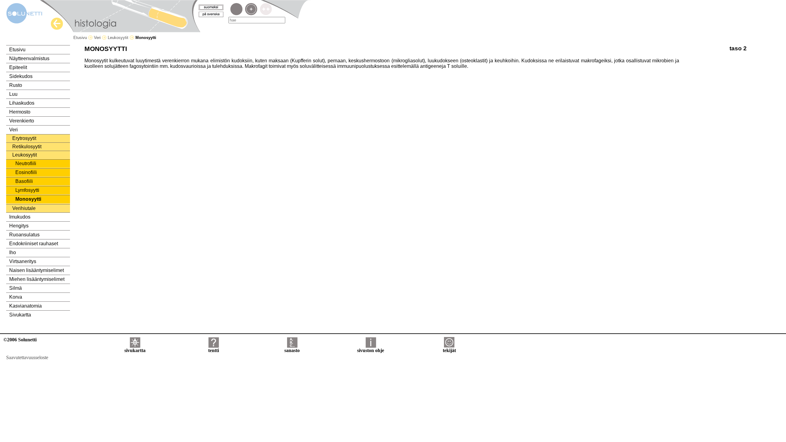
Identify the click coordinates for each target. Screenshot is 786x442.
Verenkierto (21, 120)
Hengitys (19, 225)
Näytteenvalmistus (29, 58)
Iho (12, 252)
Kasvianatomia (25, 305)
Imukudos (19, 216)
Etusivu (80, 37)
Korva (15, 297)
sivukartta (135, 350)
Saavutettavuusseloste (27, 357)
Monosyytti (28, 199)
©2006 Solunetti (20, 339)
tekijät (449, 350)
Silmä (15, 288)
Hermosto (19, 111)
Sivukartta (20, 314)
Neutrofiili (25, 163)
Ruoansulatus (24, 234)
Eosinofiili (26, 172)
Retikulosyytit (26, 146)
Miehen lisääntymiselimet (36, 279)
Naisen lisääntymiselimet (36, 270)
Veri (98, 37)
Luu (13, 94)
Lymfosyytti (27, 190)
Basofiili (24, 181)
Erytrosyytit (24, 138)
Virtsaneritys (22, 261)
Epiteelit (18, 67)
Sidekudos (21, 76)
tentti (213, 350)
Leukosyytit (119, 37)
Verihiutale (24, 208)
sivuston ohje (370, 350)
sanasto (292, 350)
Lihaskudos (21, 103)
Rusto (15, 85)
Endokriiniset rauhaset (33, 243)
